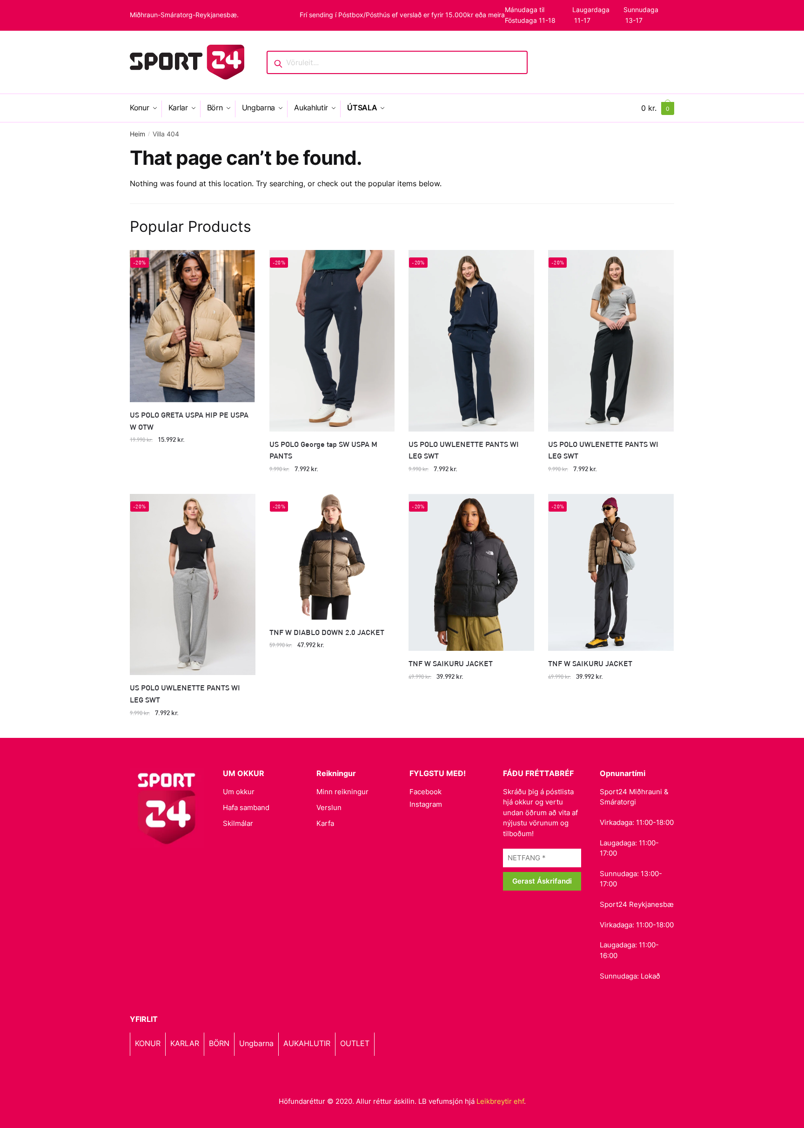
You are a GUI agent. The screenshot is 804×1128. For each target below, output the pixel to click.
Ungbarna (256, 1043)
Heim (137, 134)
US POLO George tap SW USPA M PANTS (323, 449)
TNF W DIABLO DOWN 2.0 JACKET (326, 632)
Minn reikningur (342, 791)
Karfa (325, 823)
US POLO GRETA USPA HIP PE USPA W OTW (189, 420)
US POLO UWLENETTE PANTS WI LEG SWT (464, 449)
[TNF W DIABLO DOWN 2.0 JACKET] (332, 557)
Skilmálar (238, 823)
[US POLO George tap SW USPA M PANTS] (332, 340)
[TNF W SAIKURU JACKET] (471, 572)
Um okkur (239, 791)
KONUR (148, 1043)
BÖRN (219, 1043)
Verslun (329, 807)
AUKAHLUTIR (306, 1043)
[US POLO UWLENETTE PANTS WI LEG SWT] (471, 340)
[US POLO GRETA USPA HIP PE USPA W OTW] (192, 326)
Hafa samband (246, 807)
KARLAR (184, 1043)
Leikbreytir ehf (500, 1101)
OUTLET (354, 1043)
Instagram (425, 804)
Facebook (425, 791)
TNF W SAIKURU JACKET (451, 663)
